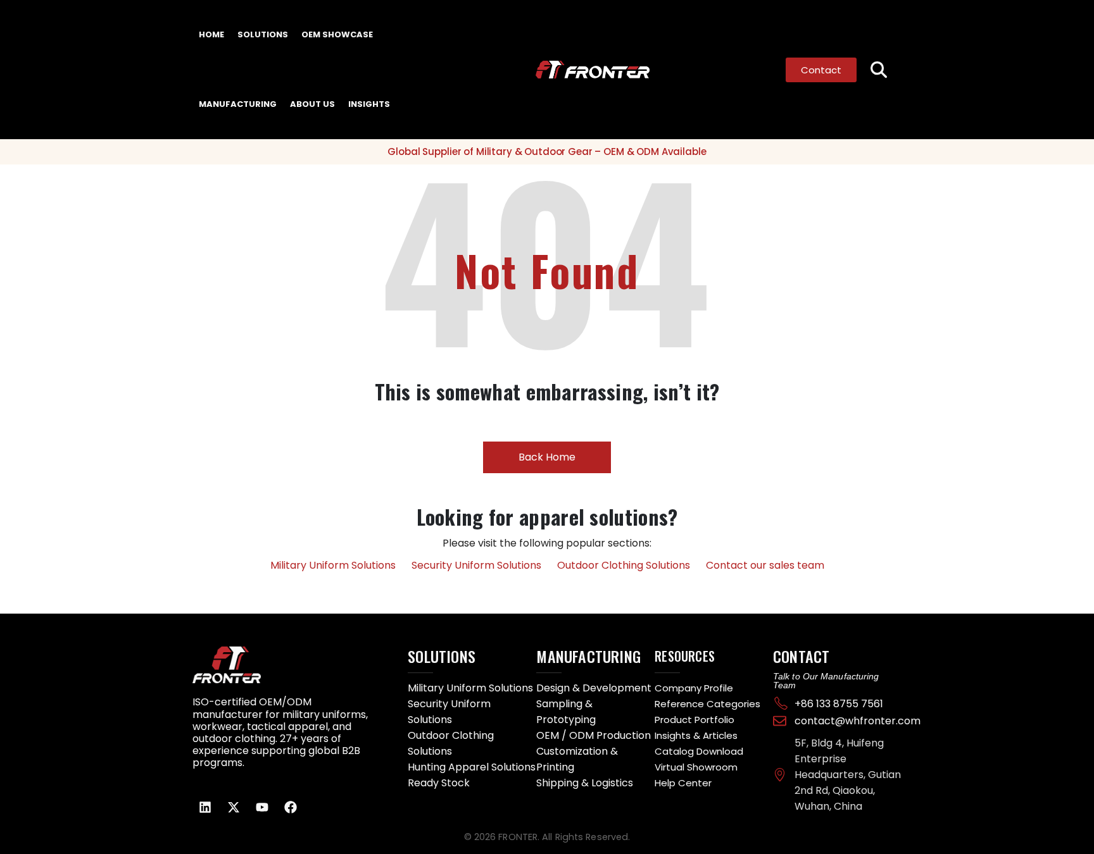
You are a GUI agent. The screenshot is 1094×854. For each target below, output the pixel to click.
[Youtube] (262, 807)
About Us (312, 104)
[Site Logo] (568, 70)
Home (211, 34)
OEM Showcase (337, 34)
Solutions (262, 34)
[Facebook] (290, 807)
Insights (369, 104)
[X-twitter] (233, 807)
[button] (879, 69)
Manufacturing (238, 104)
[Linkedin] (205, 807)
